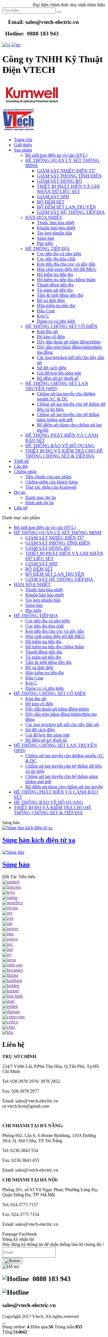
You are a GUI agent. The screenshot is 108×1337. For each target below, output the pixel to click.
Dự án (19, 492)
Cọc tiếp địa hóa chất (56, 258)
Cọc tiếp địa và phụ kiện (59, 253)
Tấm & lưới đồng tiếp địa (60, 295)
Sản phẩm (23, 150)
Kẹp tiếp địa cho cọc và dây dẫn (66, 264)
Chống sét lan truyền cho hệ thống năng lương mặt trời (68, 417)
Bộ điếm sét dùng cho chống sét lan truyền (64, 786)
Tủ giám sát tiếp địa (55, 290)
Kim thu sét (47, 331)
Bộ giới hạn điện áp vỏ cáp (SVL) (56, 155)
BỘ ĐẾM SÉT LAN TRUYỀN (66, 207)
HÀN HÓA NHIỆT (43, 217)
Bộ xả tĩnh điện (51, 300)
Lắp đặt (21, 466)
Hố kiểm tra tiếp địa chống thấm (66, 279)
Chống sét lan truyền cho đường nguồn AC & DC (66, 396)
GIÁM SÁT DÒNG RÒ (59, 181)
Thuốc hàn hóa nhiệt (55, 222)
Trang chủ (23, 139)
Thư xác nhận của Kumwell (50, 487)
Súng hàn (45, 238)
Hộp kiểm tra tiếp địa (56, 305)
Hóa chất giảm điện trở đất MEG (66, 269)
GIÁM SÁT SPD (53, 196)
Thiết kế (21, 461)
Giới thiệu (23, 144)
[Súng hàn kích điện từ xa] (27, 827)
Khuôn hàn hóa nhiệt (56, 227)
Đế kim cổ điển (51, 336)
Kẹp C (43, 316)
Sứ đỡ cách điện (51, 367)
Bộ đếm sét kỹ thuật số (57, 378)
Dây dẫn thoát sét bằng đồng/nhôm (69, 341)
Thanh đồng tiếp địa (55, 284)
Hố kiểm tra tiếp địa (55, 274)
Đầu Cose (46, 310)
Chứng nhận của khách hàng (51, 481)
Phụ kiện (45, 243)
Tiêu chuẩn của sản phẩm (48, 476)
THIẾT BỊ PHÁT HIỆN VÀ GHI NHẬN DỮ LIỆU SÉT (68, 189)
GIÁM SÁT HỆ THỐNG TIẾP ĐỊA (71, 212)
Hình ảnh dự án (39, 502)
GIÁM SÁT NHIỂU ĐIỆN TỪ (66, 170)
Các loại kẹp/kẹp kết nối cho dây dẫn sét (62, 724)
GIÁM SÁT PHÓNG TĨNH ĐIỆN (69, 175)
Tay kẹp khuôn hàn (54, 233)
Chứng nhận (25, 471)
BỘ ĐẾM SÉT (51, 201)
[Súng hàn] (13, 852)
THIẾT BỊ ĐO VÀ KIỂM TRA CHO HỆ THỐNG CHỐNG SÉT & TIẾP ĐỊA (64, 453)
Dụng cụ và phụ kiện (56, 321)
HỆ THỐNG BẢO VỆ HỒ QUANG (60, 445)
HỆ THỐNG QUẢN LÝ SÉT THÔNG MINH (57, 532)
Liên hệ (21, 507)
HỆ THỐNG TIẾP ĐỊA (47, 248)
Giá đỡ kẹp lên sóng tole (59, 373)
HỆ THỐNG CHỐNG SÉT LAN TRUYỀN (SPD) (56, 386)
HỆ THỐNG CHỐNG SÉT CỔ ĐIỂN (61, 326)
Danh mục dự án (40, 497)
